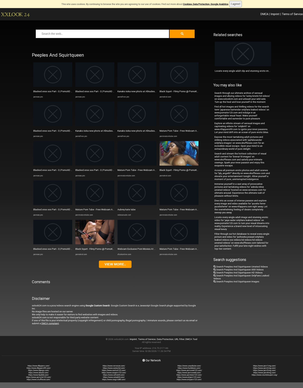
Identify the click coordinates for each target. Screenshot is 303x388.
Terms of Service (292, 14)
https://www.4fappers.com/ (39, 366)
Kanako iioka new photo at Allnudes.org (96, 130)
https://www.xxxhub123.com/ (114, 370)
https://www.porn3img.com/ (264, 370)
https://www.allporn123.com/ (189, 377)
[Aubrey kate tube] (136, 204)
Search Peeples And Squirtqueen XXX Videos (240, 269)
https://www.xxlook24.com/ (114, 377)
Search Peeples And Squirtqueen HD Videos (239, 272)
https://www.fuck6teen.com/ (189, 368)
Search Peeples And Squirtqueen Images (237, 281)
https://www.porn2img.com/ (264, 368)
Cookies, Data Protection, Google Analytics (205, 4)
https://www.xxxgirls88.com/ (114, 379)
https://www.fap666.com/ (38, 375)
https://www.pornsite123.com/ (38, 377)
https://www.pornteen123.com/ (189, 375)
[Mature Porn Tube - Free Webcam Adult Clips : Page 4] (94, 204)
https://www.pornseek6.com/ (189, 373)
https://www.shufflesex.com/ (38, 379)
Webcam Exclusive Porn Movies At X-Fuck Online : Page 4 (147, 248)
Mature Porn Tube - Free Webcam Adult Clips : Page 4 (103, 209)
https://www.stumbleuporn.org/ (264, 375)
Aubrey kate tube (126, 209)
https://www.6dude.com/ (38, 373)
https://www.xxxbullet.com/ (114, 368)
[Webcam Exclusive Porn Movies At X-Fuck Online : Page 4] (136, 243)
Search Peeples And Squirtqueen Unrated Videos (242, 266)
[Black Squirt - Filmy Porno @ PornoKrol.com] (94, 243)
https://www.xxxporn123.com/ (114, 373)
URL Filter (179, 339)
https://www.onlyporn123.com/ (189, 379)
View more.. (115, 264)
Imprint (275, 14)
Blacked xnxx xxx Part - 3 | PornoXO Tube (54, 91)
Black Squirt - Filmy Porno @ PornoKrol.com (97, 248)
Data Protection (165, 339)
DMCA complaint (50, 323)
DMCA (264, 14)
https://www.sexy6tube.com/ (189, 366)
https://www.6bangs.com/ (38, 370)
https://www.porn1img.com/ (264, 366)
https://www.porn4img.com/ (264, 373)
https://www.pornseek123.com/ (189, 370)
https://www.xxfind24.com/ (114, 375)
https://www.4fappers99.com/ (38, 368)
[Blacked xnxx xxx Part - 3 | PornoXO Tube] (52, 86)
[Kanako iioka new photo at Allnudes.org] (94, 125)
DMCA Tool (191, 339)
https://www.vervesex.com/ (114, 366)
